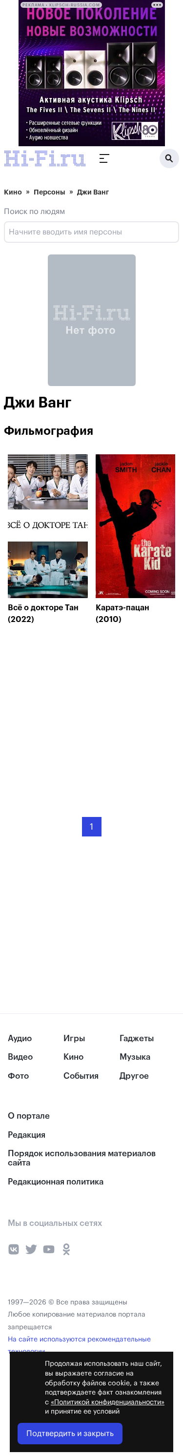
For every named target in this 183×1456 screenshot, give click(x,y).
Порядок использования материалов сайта (82, 1158)
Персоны (49, 192)
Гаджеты (137, 1038)
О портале (29, 1116)
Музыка (135, 1057)
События (81, 1076)
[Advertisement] (81, 714)
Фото (18, 1076)
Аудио (20, 1038)
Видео (20, 1057)
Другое (134, 1076)
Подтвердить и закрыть (70, 1433)
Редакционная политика (55, 1182)
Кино (13, 192)
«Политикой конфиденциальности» (107, 1402)
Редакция (26, 1135)
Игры (74, 1038)
